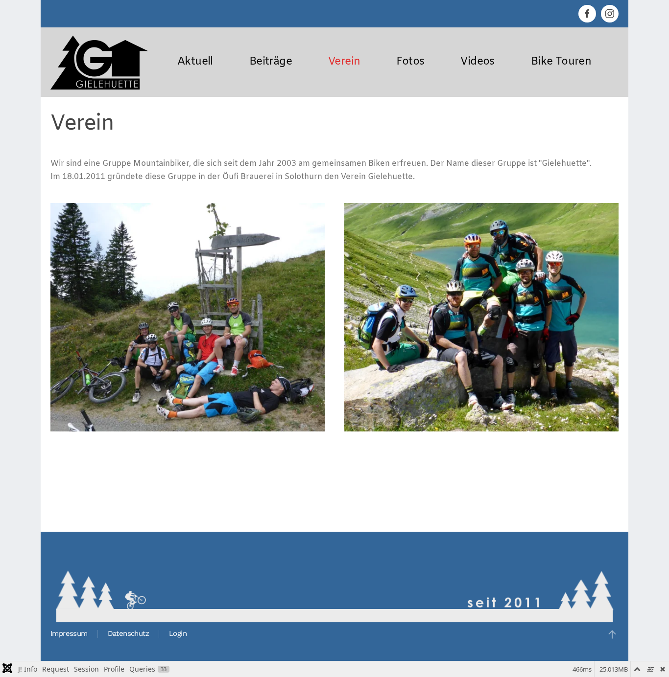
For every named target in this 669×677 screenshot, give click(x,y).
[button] (612, 634)
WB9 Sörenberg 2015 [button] (188, 408)
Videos (477, 62)
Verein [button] (344, 62)
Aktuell (195, 62)
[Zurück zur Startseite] (99, 62)
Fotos (410, 62)
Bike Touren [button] (561, 62)
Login (178, 633)
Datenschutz (128, 633)
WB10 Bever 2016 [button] (481, 408)
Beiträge (270, 62)
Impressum (69, 633)
